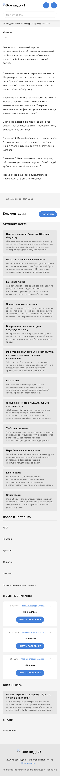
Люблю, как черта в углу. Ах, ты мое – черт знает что (28, 404)
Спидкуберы (13, 495)
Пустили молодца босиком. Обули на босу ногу (28, 236)
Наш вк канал (28, 763)
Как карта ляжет (15, 282)
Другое (37, 23)
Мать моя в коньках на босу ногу (25, 259)
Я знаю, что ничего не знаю (22, 304)
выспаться (12, 380)
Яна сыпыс (30, 612)
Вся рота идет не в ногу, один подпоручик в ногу (23, 328)
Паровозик (30, 638)
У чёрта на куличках (18, 428)
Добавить (48, 214)
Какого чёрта (13, 472)
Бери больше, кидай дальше (23, 450)
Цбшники (30, 665)
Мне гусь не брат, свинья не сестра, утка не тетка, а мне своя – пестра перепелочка (29, 355)
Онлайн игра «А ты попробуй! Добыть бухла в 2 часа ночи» (28, 696)
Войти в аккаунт (46, 5)
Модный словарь (23, 23)
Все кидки (8, 23)
